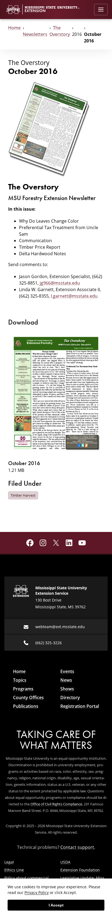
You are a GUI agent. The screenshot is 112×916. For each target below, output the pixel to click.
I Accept (56, 905)
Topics (19, 680)
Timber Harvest (23, 495)
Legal (9, 862)
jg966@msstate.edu (60, 283)
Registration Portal (79, 706)
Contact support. (77, 847)
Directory (70, 697)
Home (14, 28)
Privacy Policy (36, 892)
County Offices (28, 697)
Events (67, 671)
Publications (25, 706)
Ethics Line (14, 870)
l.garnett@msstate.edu (74, 296)
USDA (65, 862)
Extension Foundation (80, 870)
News (66, 680)
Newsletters (35, 34)
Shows (67, 689)
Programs (23, 689)
